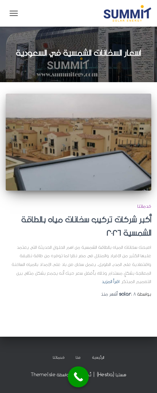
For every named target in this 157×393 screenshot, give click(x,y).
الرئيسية (98, 357)
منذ (118, 294)
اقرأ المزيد (111, 281)
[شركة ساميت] (124, 13)
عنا (78, 357)
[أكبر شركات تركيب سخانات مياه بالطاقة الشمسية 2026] (78, 142)
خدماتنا (144, 206)
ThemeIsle (43, 374)
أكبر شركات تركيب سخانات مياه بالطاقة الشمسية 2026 (86, 225)
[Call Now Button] (78, 376)
